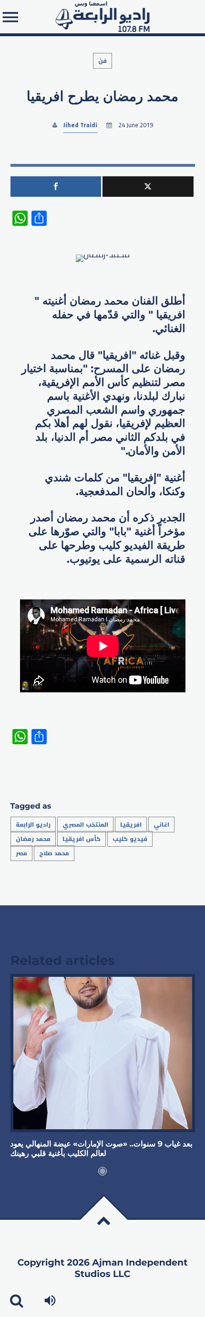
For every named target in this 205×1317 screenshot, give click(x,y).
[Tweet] (148, 186)
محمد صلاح (54, 853)
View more (102, 1053)
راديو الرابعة (33, 824)
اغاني (161, 824)
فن (102, 60)
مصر (21, 853)
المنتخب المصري (85, 824)
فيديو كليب (130, 838)
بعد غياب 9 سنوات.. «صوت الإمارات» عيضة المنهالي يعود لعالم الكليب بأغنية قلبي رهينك (101, 1149)
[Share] (56, 186)
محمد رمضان (33, 838)
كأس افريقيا (81, 838)
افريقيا (131, 824)
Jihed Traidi (80, 125)
